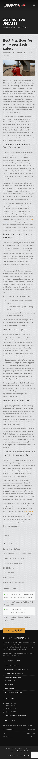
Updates (16, 526)
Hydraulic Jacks (9, 526)
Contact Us (20, 755)
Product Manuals (8, 577)
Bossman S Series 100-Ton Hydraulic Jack (17, 554)
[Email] (19, 630)
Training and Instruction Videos (13, 582)
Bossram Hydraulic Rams (11, 549)
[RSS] (21, 630)
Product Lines (11, 755)
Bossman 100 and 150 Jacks (12, 563)
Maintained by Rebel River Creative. (19, 751)
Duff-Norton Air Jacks (21, 53)
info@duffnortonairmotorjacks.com (16, 715)
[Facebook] (13, 630)
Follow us (8, 630)
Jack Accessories (8, 573)
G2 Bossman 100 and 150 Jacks (13, 558)
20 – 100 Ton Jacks (9, 568)
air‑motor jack (28, 511)
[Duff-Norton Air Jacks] (16, 5)
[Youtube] (16, 630)
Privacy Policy (27, 755)
